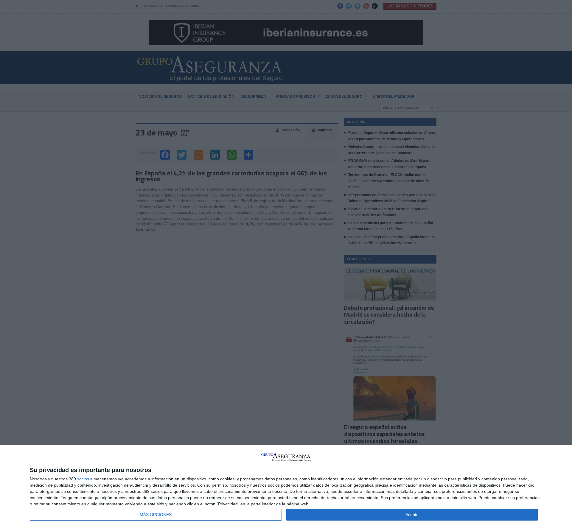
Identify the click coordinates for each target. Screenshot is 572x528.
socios (83, 479)
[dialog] (286, 486)
